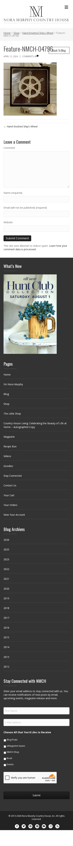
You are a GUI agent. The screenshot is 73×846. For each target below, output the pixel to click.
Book (9, 758)
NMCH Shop (13, 752)
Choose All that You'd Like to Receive (29, 732)
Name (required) (13, 192)
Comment (9, 147)
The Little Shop (12, 413)
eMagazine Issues (16, 745)
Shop (6, 404)
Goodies (8, 466)
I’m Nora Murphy (13, 384)
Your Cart (9, 495)
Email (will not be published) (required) (25, 207)
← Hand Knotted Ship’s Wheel (21, 126)
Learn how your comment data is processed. (35, 247)
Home (7, 374)
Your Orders (10, 505)
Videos (7, 456)
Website (8, 222)
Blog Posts (12, 739)
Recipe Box (10, 446)
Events (10, 764)
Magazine (9, 436)
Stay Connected (13, 475)
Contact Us (10, 485)
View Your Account (14, 514)
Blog (6, 394)
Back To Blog (59, 50)
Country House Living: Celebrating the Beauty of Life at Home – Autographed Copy (35, 425)
